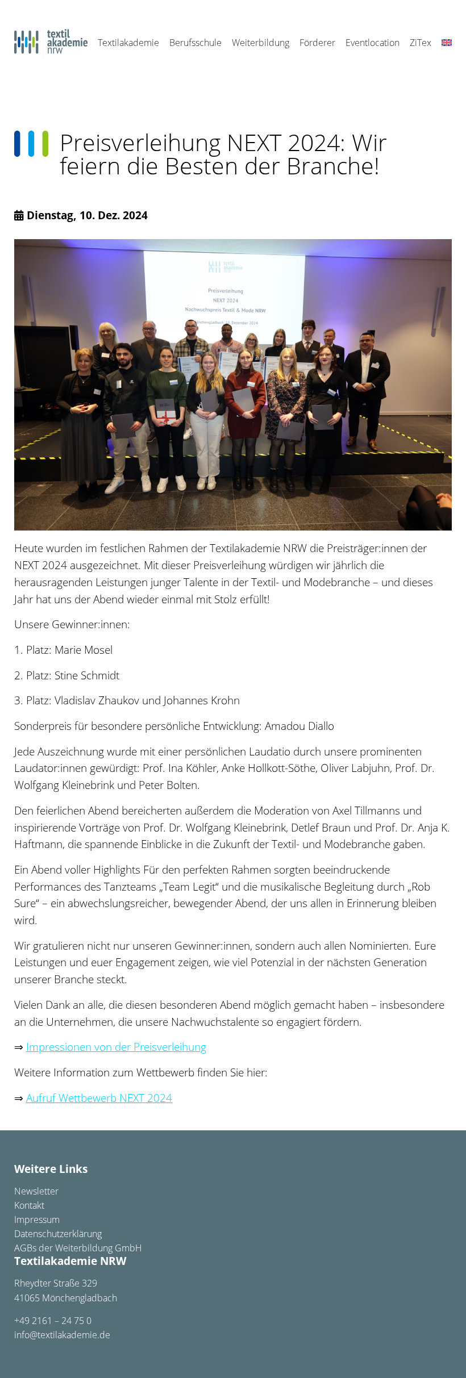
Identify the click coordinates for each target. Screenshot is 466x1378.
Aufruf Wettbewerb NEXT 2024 (99, 1098)
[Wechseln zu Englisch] (447, 43)
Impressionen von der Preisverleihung (116, 1046)
